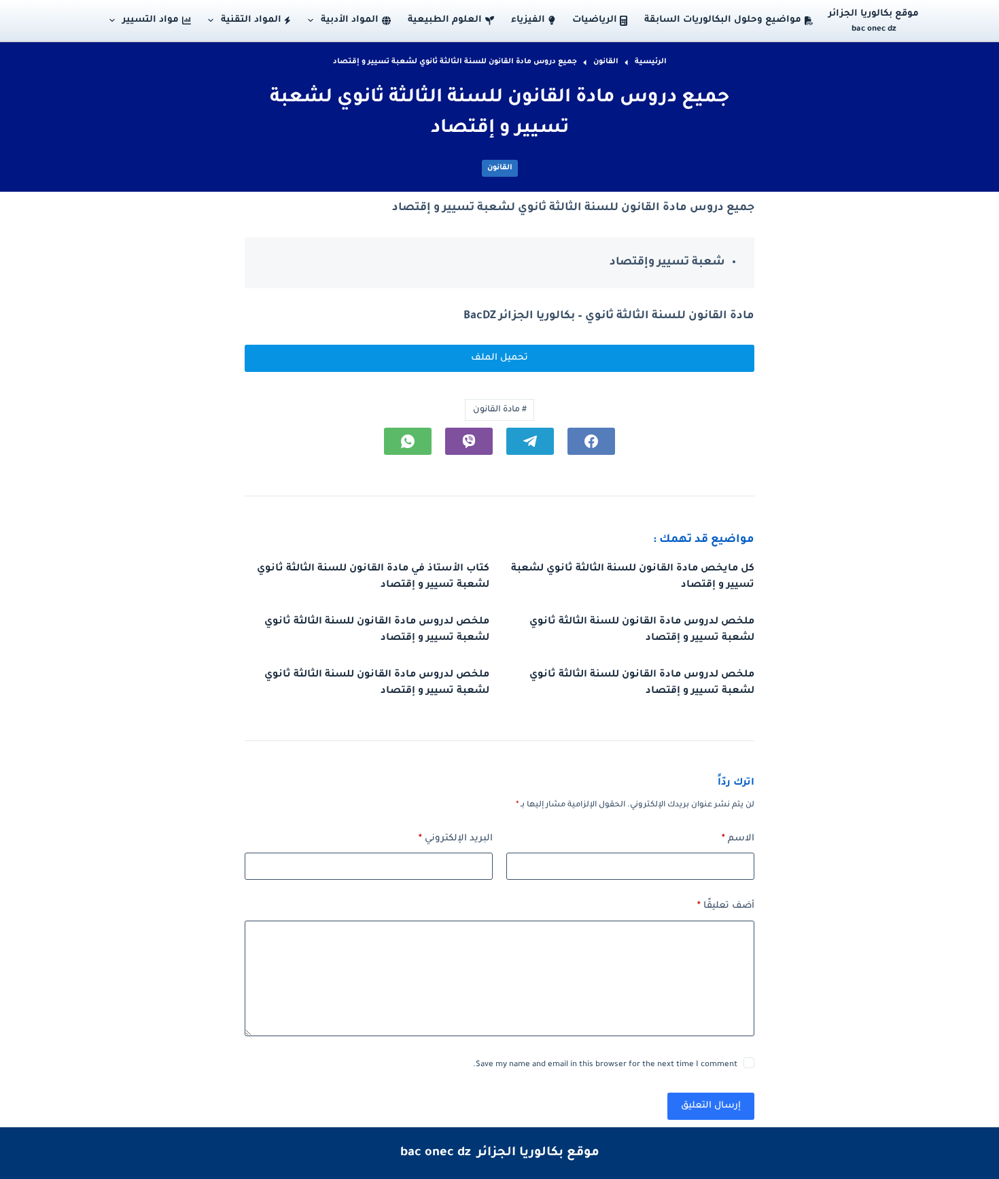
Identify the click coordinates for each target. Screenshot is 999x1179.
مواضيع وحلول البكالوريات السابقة (722, 20)
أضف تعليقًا (725, 906)
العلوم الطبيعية (445, 20)
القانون (499, 168)
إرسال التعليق (711, 1106)
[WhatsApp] (408, 441)
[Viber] (469, 441)
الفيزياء (528, 20)
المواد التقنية (251, 20)
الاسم (738, 839)
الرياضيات (594, 20)
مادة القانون (500, 410)
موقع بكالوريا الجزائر (873, 14)
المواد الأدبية (350, 20)
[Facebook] (591, 441)
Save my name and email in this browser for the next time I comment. (605, 1065)
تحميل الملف (499, 358)
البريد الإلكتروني (456, 839)
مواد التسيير (150, 20)
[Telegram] (530, 441)
